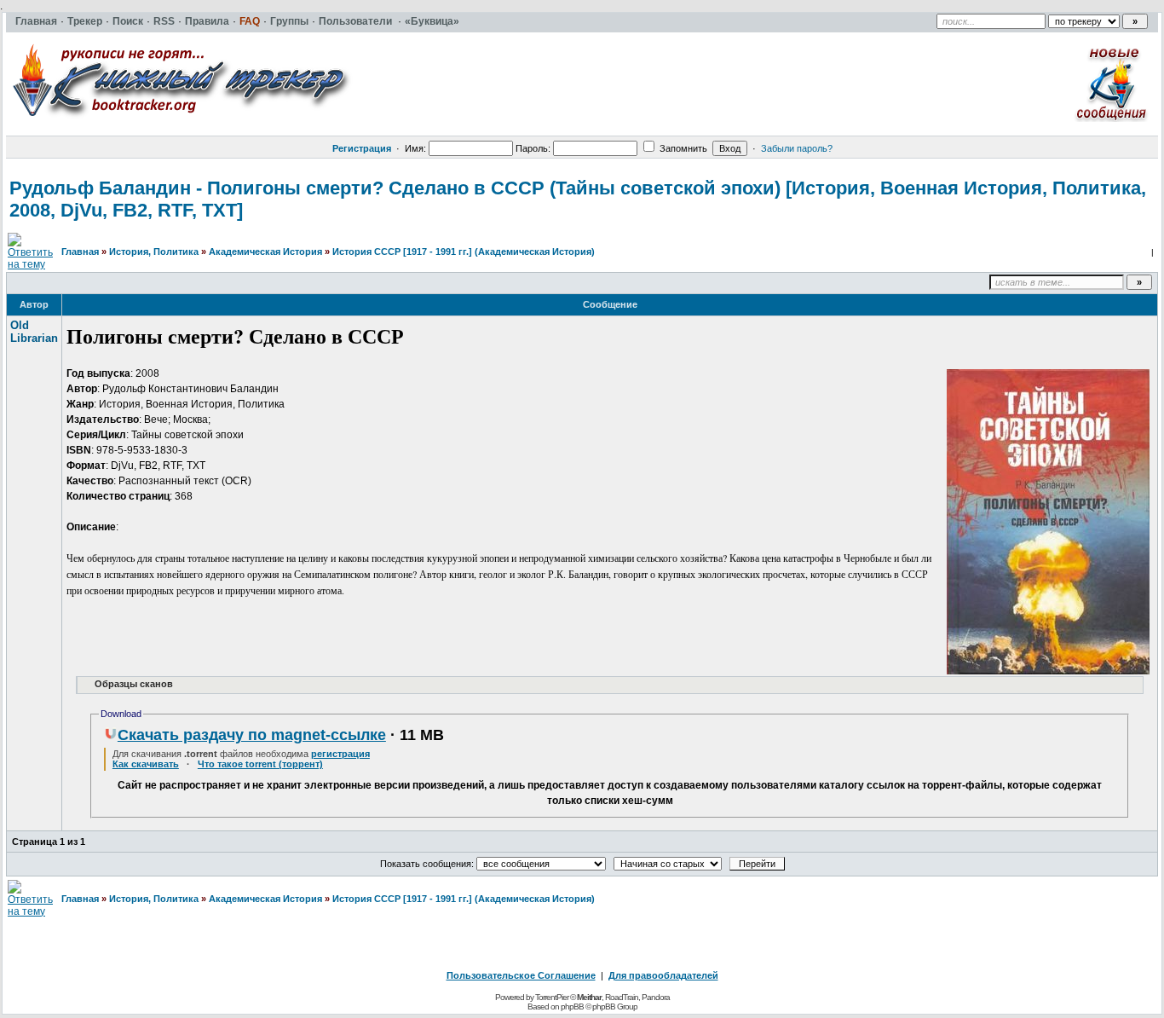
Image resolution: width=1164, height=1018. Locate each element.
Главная (80, 251)
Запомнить (682, 148)
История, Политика (154, 251)
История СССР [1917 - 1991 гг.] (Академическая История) (463, 251)
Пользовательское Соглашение (521, 975)
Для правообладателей (663, 975)
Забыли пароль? (797, 148)
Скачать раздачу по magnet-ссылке (252, 734)
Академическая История (265, 251)
